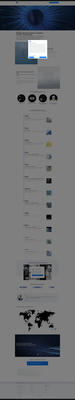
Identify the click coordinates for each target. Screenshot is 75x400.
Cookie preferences (31, 57)
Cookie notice (30, 55)
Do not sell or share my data (43, 57)
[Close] (46, 40)
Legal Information (34, 55)
